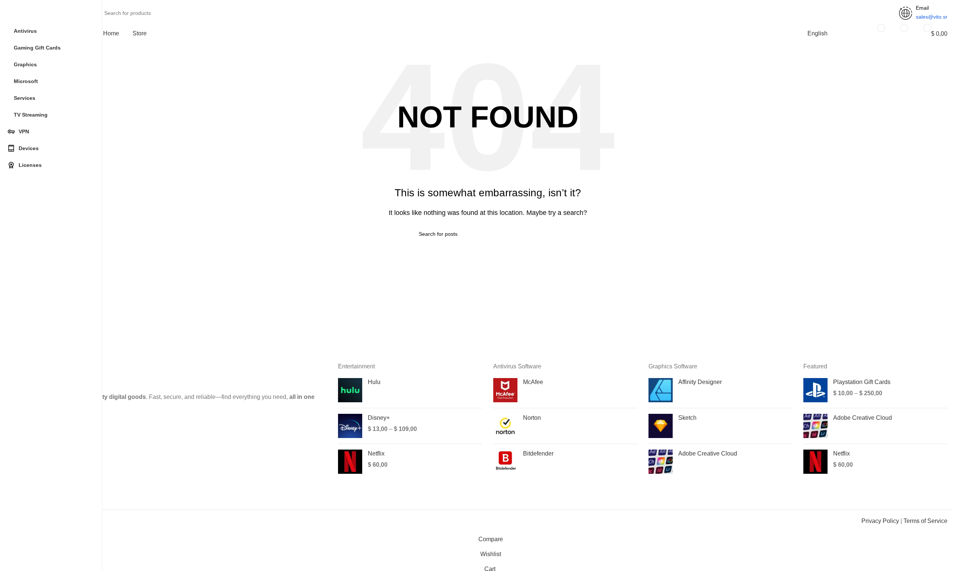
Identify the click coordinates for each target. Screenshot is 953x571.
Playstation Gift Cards (861, 382)
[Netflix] (350, 462)
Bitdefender (538, 453)
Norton (532, 418)
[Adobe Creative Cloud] (660, 462)
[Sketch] (660, 426)
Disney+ (379, 418)
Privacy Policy (880, 521)
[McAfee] (505, 390)
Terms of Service (925, 521)
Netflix (376, 453)
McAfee (533, 382)
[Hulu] (350, 390)
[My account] (851, 33)
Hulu (374, 382)
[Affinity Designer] (660, 390)
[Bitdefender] (505, 462)
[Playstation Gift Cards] (815, 390)
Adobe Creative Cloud (707, 453)
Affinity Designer (700, 382)
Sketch (687, 418)
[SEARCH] (886, 8)
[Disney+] (350, 426)
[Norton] (505, 426)
